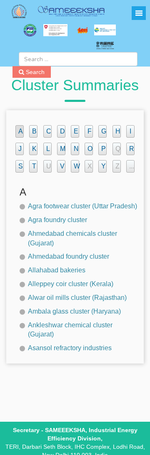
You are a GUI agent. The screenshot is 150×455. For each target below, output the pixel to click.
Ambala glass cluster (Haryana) (74, 311)
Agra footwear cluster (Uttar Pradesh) (82, 206)
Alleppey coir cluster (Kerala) (70, 283)
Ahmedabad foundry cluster (68, 256)
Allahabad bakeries (56, 270)
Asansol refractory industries (70, 347)
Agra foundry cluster (57, 219)
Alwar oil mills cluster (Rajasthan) (77, 297)
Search (34, 72)
